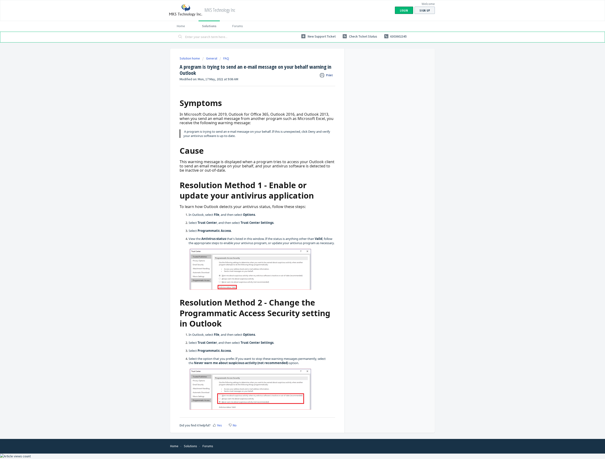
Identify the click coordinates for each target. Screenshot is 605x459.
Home (181, 26)
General (211, 58)
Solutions (209, 26)
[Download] (294, 171)
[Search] (180, 37)
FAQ (226, 58)
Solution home (190, 58)
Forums (237, 26)
